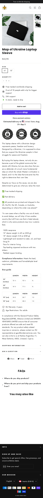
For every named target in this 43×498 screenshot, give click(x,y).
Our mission (9, 475)
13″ (5, 70)
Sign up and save (11, 454)
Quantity (6, 77)
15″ (11, 70)
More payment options (21, 118)
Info (4, 447)
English (9, 481)
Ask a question (10, 351)
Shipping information (13, 345)
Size (4, 66)
